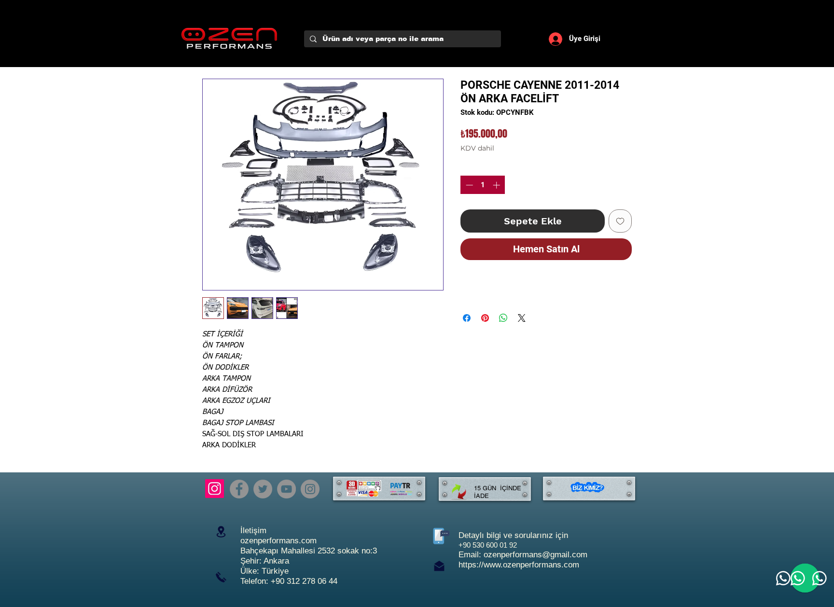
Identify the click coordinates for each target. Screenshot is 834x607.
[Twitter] (262, 489)
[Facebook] (239, 489)
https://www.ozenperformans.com (519, 564)
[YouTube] (286, 489)
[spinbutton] (483, 185)
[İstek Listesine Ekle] (620, 221)
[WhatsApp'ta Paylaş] (503, 318)
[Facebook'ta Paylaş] (467, 318)
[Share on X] (522, 318)
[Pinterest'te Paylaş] (485, 318)
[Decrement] (468, 185)
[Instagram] (214, 488)
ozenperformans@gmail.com (535, 554)
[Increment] (497, 185)
